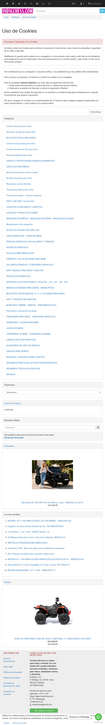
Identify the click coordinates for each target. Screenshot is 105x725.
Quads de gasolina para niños (19, 155)
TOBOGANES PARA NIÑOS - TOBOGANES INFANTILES (30, 316)
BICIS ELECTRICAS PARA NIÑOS (21, 137)
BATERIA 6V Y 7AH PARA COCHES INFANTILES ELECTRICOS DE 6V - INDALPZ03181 (46, 559)
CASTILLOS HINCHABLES (17, 166)
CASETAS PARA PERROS (17, 351)
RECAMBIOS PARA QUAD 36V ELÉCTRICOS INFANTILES (31, 362)
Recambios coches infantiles (18, 183)
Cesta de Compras (12, 403)
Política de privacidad (12, 672)
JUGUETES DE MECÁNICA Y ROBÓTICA (24, 207)
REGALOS (10, 374)
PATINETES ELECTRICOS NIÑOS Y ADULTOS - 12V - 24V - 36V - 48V (37, 282)
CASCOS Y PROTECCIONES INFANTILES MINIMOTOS (30, 160)
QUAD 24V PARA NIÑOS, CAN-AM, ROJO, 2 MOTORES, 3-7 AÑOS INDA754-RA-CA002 (52, 638)
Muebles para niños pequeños (19, 224)
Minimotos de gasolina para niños (20, 132)
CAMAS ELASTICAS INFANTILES (20, 339)
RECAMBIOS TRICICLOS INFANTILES (23, 368)
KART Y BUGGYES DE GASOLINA (21, 299)
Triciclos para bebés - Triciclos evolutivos (24, 195)
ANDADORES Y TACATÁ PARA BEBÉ (22, 322)
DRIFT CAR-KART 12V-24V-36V (20, 201)
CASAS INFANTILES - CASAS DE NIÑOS (24, 235)
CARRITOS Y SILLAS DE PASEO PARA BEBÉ (26, 258)
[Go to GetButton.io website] (98, 722)
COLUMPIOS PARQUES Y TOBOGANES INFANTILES (29, 264)
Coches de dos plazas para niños (20, 143)
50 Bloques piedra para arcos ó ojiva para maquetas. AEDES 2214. (37, 537)
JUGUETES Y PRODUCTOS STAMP (22, 212)
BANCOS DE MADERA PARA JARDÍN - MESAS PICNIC (30, 287)
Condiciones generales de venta (11, 684)
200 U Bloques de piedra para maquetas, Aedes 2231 (31, 553)
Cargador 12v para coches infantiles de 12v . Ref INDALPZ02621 (36, 526)
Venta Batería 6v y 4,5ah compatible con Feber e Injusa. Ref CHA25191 (39, 564)
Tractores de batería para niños (20, 189)
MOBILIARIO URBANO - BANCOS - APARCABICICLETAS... (32, 305)
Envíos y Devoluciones (9, 659)
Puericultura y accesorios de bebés (21, 310)
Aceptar (6, 723)
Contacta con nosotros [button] (44, 710)
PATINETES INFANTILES (17, 247)
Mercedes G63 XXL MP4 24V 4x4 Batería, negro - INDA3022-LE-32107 (52, 502)
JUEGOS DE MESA (14, 328)
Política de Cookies (11, 677)
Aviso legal (8, 666)
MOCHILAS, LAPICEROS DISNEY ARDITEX (25, 357)
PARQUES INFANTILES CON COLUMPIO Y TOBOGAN (30, 241)
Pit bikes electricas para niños (19, 178)
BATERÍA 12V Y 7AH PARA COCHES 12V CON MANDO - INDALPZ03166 (39, 520)
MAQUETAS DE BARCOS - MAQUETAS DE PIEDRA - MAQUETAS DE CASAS (40, 218)
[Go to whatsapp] (98, 716)
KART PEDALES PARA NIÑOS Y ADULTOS (24, 270)
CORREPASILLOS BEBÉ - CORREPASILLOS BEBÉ (28, 333)
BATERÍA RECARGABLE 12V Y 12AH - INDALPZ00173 (31, 570)
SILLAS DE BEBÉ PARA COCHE (20, 253)
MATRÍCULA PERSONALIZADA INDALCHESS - (28, 542)
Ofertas (7, 582)
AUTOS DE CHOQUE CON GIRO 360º (23, 230)
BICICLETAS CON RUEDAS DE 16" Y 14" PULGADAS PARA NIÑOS (35, 293)
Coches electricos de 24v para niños (22, 149)
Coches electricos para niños (18, 126)
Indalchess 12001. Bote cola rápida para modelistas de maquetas (36, 548)
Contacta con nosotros (9, 692)
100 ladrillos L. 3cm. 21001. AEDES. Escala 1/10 (29, 531)
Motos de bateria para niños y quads (22, 172)
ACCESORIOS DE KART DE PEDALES (23, 345)
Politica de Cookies (19, 723)
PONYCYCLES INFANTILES (18, 276)
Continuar (96, 111)
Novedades (9, 446)
